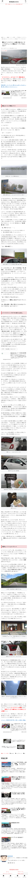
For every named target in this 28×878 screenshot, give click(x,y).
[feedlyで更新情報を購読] (12, 863)
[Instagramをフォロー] (10, 863)
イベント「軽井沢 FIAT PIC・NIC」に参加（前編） (13, 720)
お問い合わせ (20, 873)
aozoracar (10, 856)
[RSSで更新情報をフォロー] (14, 863)
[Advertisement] (14, 20)
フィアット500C (5, 753)
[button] (25, 414)
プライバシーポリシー (7, 873)
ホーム (7, 871)
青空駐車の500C (14, 2)
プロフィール (20, 871)
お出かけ (12, 753)
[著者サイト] (8, 863)
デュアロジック (19, 753)
